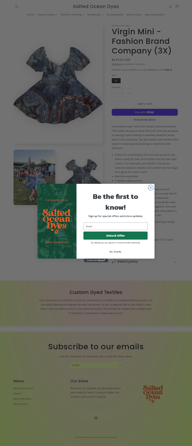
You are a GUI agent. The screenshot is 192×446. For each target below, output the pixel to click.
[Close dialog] (150, 187)
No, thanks (116, 251)
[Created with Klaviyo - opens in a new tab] (96, 260)
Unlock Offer (115, 235)
